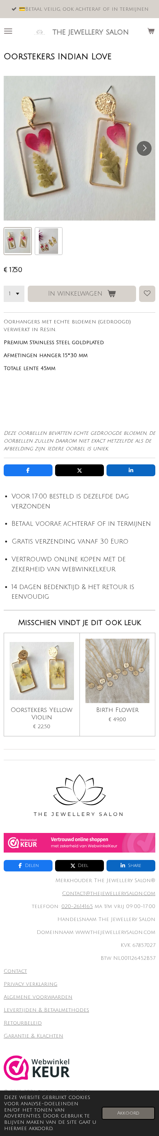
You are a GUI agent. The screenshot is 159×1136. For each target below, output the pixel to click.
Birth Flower (117, 710)
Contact (15, 971)
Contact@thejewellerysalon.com (108, 893)
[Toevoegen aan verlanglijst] (147, 294)
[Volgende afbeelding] (144, 148)
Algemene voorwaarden (38, 997)
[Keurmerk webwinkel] (79, 851)
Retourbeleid (23, 1023)
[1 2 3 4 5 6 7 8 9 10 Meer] (14, 294)
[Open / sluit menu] (8, 31)
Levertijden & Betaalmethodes (46, 1010)
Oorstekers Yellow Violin (41, 714)
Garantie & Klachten (33, 1036)
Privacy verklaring (30, 984)
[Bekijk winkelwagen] (151, 31)
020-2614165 (77, 906)
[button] (18, 241)
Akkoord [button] (128, 1113)
